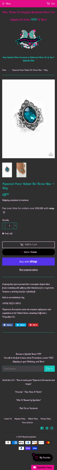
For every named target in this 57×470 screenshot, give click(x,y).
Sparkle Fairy (44, 467)
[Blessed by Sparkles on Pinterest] (47, 428)
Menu (8, 3)
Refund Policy (33, 419)
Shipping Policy (19, 419)
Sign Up (49, 368)
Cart (53, 3)
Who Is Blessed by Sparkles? (28, 400)
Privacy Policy (45, 419)
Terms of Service (27, 422)
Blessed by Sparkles (29, 437)
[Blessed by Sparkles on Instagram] (51, 428)
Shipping (5, 200)
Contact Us (8, 419)
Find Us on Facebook (28, 408)
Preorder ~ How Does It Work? (28, 391)
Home (4, 70)
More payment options (28, 269)
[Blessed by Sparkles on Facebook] (42, 428)
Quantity (5, 220)
